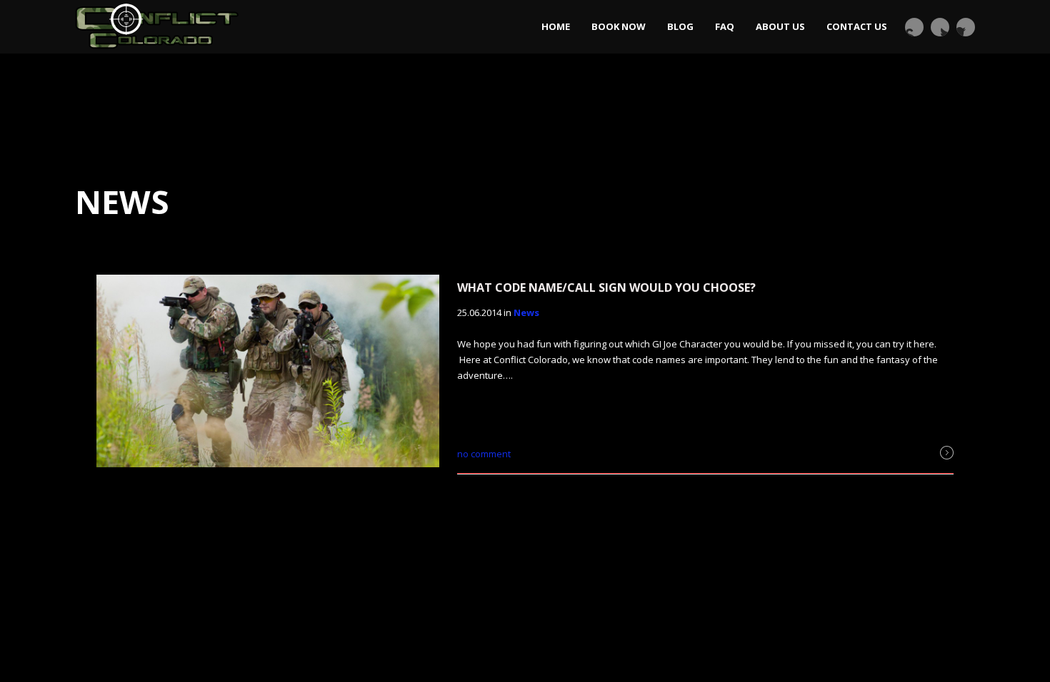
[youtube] (914, 27)
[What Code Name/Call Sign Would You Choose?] (267, 373)
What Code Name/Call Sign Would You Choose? (606, 287)
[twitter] (940, 27)
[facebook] (965, 27)
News (526, 312)
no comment (484, 453)
